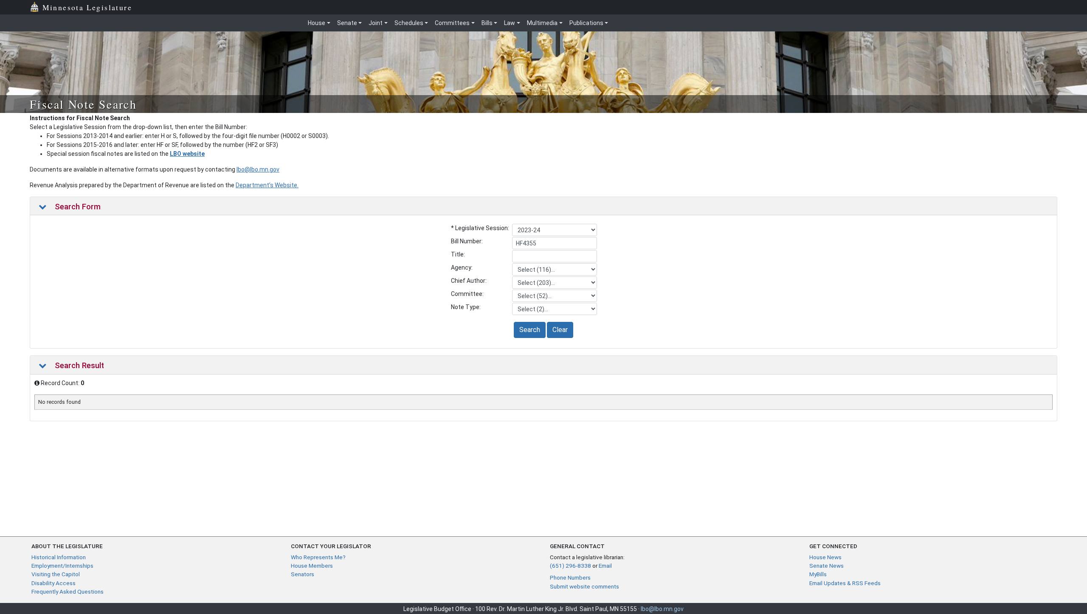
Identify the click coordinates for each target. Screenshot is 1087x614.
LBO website (187, 153)
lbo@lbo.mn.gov (258, 169)
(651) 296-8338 (570, 565)
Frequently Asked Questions (67, 591)
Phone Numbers (570, 577)
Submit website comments (584, 586)
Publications (586, 23)
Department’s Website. (267, 185)
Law (509, 23)
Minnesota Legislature (87, 7)
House (316, 23)
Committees (452, 23)
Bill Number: (467, 241)
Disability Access (53, 583)
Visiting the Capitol (55, 574)
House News (825, 557)
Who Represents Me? (318, 557)
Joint (376, 23)
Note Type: (466, 307)
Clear (560, 330)
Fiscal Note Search (83, 104)
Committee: (467, 293)
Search (529, 330)
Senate (347, 23)
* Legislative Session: (480, 228)
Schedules (408, 23)
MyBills (818, 574)
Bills (487, 23)
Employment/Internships (62, 565)
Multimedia (542, 23)
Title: (458, 254)
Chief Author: (469, 280)
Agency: (462, 267)
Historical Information (58, 557)
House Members (312, 565)
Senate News (826, 565)
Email (605, 565)
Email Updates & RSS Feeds (845, 583)
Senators (302, 574)
